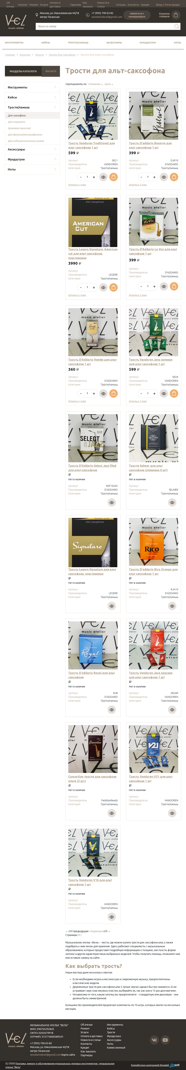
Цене (109, 84)
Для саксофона (17, 115)
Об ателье (10, 4)
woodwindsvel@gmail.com (107, 16)
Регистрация (172, 4)
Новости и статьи (103, 4)
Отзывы (121, 4)
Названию (95, 84)
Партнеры (87, 1055)
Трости (111, 1032)
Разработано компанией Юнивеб (150, 1065)
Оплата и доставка (55, 4)
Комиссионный (116, 1047)
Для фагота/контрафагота (25, 134)
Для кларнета (16, 121)
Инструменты (14, 42)
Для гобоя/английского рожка (26, 141)
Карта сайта (68, 1054)
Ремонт (33, 4)
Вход (159, 4)
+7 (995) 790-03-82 (102, 13)
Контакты (133, 4)
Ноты (177, 42)
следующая (96, 931)
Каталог (23, 4)
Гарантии (75, 4)
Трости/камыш (78, 42)
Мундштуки (148, 42)
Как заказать (88, 4)
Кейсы (45, 42)
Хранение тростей (19, 128)
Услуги (44, 4)
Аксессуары (114, 42)
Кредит (145, 4)
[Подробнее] (103, 177)
